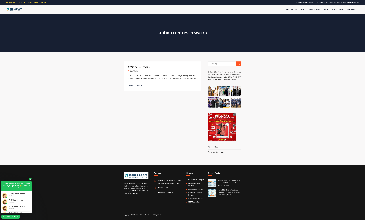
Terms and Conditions (215, 152)
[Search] (238, 63)
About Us (294, 9)
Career (341, 9)
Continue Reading (134, 85)
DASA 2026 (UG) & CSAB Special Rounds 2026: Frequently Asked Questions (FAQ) (229, 183)
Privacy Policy (213, 147)
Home (286, 9)
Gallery (334, 9)
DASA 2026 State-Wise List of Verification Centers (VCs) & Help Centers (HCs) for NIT (229, 192)
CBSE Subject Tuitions (139, 67)
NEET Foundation (194, 202)
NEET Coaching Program (196, 180)
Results (326, 9)
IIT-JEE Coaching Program (194, 184)
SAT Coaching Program (195, 198)
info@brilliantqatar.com (305, 2)
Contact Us (351, 9)
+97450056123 (163, 188)
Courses (302, 9)
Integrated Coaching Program (195, 194)
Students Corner (315, 9)
